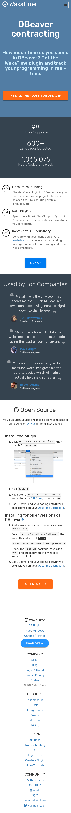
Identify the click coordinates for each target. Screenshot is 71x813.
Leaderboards (34, 699)
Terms (29, 675)
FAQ (34, 750)
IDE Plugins (35, 625)
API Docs (34, 740)
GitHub (31, 423)
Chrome (29, 635)
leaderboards (20, 240)
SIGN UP (35, 263)
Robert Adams (29, 384)
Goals (35, 705)
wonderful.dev (37, 800)
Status (35, 680)
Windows (38, 630)
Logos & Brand (35, 670)
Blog (35, 665)
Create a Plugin (34, 760)
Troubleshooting (35, 745)
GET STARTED (35, 584)
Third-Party (37, 780)
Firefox (41, 635)
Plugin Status (34, 755)
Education (35, 720)
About (35, 659)
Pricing (35, 725)
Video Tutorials (35, 765)
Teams (35, 715)
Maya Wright (28, 349)
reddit (37, 790)
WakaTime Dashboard (51, 507)
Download (33, 643)
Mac (28, 630)
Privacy (40, 675)
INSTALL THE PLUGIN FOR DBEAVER (35, 95)
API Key (35, 498)
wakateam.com (36, 805)
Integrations (35, 710)
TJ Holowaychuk (31, 317)
